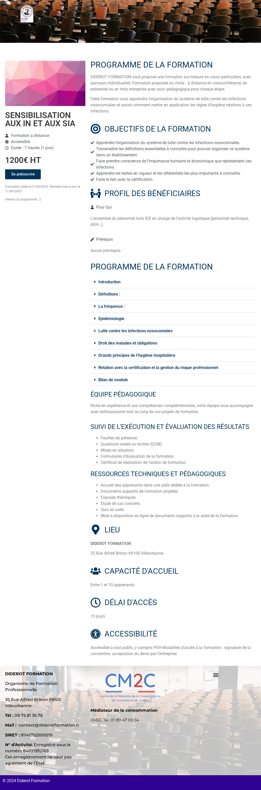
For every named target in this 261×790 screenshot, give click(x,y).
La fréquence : (111, 306)
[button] (154, 12)
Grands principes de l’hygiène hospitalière (136, 355)
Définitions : (109, 294)
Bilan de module (113, 379)
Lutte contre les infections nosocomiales (135, 330)
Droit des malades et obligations (127, 343)
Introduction (109, 281)
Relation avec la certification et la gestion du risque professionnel (158, 367)
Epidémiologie (111, 318)
